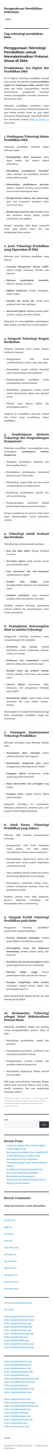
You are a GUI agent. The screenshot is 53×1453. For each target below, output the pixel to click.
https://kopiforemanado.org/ (18, 1419)
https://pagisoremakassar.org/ (19, 1389)
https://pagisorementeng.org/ (19, 1316)
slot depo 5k (10, 1254)
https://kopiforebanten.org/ (18, 1361)
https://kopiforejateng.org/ (17, 1365)
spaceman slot (11, 1282)
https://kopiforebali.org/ (16, 1412)
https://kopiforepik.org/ (16, 1337)
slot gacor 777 (11, 1275)
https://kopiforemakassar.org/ (19, 1347)
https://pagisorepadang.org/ (18, 1326)
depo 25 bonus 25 (39, 119)
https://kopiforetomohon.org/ (19, 1344)
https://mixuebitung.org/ (16, 1375)
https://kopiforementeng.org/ (19, 1333)
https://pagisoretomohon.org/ (19, 1320)
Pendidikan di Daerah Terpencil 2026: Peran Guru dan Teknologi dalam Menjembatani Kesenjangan (25, 1172)
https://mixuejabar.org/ (16, 1423)
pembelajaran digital (19, 1101)
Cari (6, 1119)
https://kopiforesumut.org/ (17, 1368)
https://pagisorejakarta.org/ (18, 1392)
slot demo (9, 1234)
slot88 (7, 1438)
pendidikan (26, 1098)
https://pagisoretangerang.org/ (19, 1402)
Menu (8, 19)
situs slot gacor (11, 1247)
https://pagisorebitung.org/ (17, 1323)
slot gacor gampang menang (18, 1303)
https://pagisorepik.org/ (16, 1385)
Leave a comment (11, 1106)
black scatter (10, 1268)
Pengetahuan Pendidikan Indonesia (18, 1446)
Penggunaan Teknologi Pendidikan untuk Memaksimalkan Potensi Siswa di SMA (26, 54)
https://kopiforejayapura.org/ (18, 1371)
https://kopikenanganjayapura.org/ (21, 1378)
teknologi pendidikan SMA (31, 1103)
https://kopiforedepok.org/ (17, 1409)
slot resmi (9, 1309)
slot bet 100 (9, 1220)
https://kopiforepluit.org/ (16, 1340)
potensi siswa (34, 1101)
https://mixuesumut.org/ (16, 1426)
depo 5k (8, 1227)
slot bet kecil (10, 1261)
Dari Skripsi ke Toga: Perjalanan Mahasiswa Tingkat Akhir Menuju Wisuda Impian (27, 1162)
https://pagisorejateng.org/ (17, 1330)
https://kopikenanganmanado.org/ (21, 1406)
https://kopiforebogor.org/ (17, 1416)
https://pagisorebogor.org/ (17, 1399)
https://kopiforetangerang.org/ (19, 1382)
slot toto (8, 1240)
